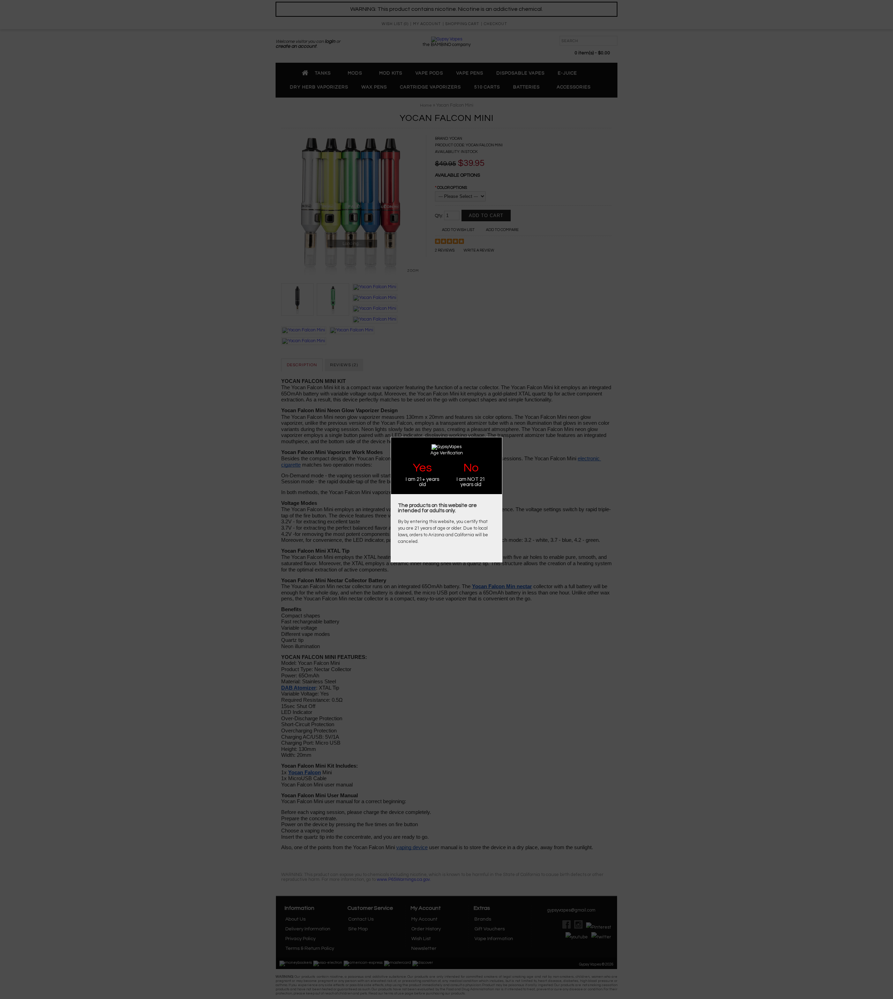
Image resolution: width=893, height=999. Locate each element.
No (471, 468)
